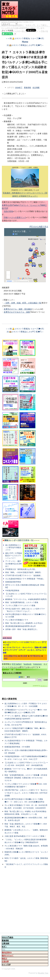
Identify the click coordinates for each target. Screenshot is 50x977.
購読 (21, 677)
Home (25, 41)
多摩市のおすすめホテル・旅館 (17, 312)
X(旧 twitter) (17, 664)
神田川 (4, 958)
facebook (27, 664)
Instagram (37, 664)
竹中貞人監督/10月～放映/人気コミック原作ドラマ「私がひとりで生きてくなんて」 (25, 609)
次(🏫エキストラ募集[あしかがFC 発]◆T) (24, 45)
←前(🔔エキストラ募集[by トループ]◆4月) (26, 38)
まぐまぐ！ (44, 686)
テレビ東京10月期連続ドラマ (16, 620)
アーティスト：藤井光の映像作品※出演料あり (13, 563)
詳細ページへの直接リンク (15, 217)
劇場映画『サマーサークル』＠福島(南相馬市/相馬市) (26, 599)
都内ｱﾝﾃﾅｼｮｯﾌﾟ (8, 955)
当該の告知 (8, 211)
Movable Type (43, 973)
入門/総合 (7, 937)
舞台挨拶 (23, 656)
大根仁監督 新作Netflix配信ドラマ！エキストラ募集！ (25, 836)
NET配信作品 (35, 656)
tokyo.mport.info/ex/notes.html (17, 21)
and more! (7, 637)
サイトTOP (6, 964)
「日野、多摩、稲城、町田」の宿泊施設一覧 (22, 302)
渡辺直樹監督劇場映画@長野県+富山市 (20, 626)
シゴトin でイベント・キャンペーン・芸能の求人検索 (26, 647)
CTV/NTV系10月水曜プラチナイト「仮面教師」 (23, 575)
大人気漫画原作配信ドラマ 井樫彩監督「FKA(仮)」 (25, 578)
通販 (3, 949)
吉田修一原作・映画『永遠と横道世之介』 (21, 629)
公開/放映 (5, 943)
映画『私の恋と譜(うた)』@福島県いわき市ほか (24, 623)
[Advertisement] (25, 901)
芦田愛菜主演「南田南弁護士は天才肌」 (21, 569)
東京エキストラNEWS (12, 672)
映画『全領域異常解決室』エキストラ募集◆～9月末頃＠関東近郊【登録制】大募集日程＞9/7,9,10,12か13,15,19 (26, 778)
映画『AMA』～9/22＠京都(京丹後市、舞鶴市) (23, 572)
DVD (5, 658)
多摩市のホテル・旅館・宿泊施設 (18, 309)
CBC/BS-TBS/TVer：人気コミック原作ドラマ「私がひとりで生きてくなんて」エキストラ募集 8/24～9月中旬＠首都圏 (26, 793)
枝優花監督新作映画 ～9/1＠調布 (17, 747)
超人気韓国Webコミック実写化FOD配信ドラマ (13, 547)
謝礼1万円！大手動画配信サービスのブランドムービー (13, 555)
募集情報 (27, 87)
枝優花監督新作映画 (13, 582)
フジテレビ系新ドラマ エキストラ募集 (20, 605)
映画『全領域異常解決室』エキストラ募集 (21, 602)
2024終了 (18, 87)
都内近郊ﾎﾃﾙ (7, 952)
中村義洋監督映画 (12, 590)
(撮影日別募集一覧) (18, 540)
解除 (28, 677)
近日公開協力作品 (11, 656)
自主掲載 (36, 87)
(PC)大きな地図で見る (38, 226)
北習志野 (5, 961)
